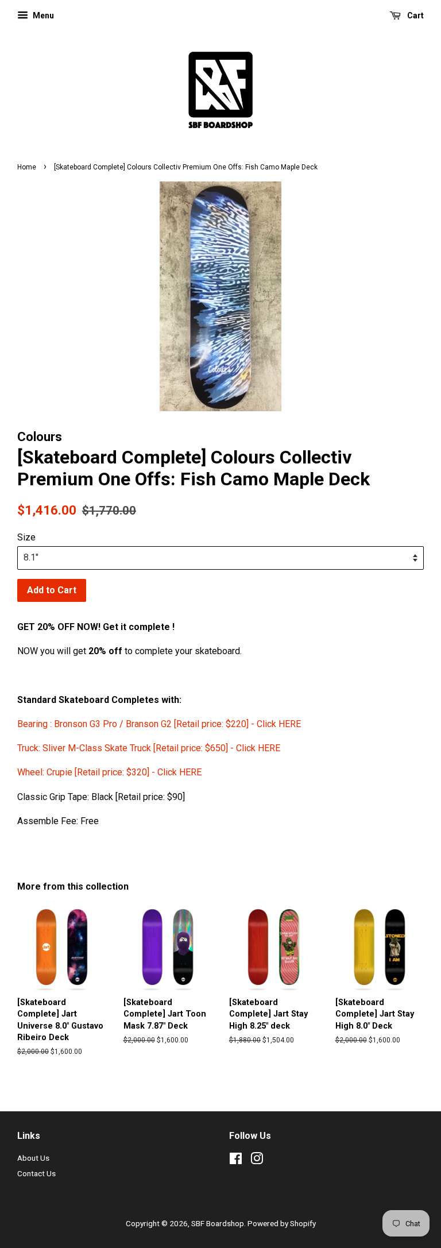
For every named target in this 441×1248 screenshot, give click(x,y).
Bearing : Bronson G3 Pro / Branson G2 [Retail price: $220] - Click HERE (160, 723)
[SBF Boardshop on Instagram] (256, 1160)
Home (26, 167)
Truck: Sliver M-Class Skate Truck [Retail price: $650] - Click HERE (148, 748)
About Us (33, 1157)
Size (26, 537)
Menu (42, 15)
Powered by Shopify (281, 1223)
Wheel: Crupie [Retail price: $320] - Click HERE (109, 772)
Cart (414, 15)
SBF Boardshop (217, 1223)
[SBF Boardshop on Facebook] (235, 1160)
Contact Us (36, 1173)
